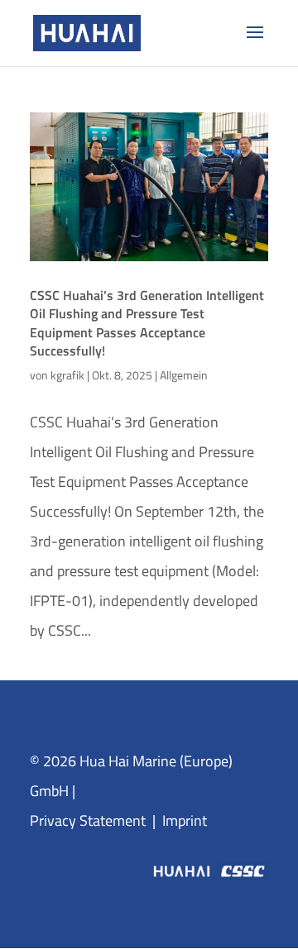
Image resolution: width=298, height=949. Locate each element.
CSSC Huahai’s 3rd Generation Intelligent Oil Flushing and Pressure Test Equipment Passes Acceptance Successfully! (147, 322)
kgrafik (67, 375)
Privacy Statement (88, 820)
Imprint (184, 820)
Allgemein (184, 375)
